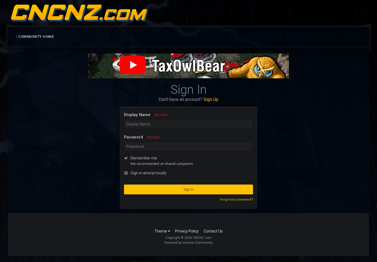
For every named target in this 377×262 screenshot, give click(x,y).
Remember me (144, 158)
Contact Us (213, 231)
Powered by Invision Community (188, 243)
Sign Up (210, 99)
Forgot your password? (236, 199)
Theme (161, 231)
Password (142, 137)
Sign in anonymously (148, 173)
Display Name (146, 114)
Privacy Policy (187, 231)
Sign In (189, 189)
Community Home (35, 36)
